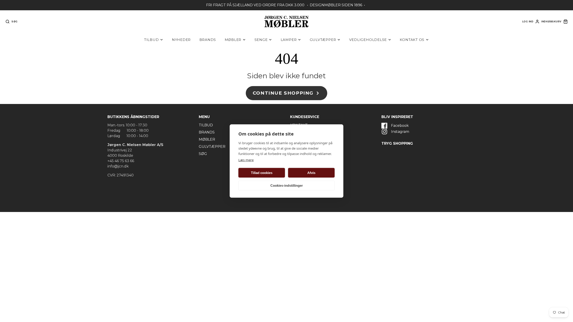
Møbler (233, 40)
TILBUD (206, 125)
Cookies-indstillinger (286, 185)
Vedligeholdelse (368, 40)
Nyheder (181, 40)
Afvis (311, 173)
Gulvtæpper (323, 40)
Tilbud (151, 40)
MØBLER (207, 139)
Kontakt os (412, 40)
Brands (207, 40)
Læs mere (246, 160)
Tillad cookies (261, 173)
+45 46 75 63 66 (120, 161)
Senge (261, 40)
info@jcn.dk (118, 166)
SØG (203, 154)
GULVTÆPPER (212, 146)
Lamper (289, 40)
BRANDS (207, 132)
